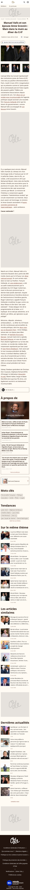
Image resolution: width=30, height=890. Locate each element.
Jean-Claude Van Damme (8, 518)
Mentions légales (21, 851)
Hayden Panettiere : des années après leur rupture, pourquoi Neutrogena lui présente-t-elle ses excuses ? (19, 755)
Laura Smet (15, 512)
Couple (22, 498)
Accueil (2, 19)
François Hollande (21, 19)
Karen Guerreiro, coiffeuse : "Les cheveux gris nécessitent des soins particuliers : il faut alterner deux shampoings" (19, 791)
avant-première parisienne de (14, 204)
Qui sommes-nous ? (8, 851)
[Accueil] (13, 2)
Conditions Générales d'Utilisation (14, 848)
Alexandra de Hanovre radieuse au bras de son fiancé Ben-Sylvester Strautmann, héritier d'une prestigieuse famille (18, 658)
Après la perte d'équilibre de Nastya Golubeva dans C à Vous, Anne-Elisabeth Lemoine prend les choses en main (19, 548)
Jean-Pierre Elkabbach (10, 349)
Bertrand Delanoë (7, 339)
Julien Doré (4, 510)
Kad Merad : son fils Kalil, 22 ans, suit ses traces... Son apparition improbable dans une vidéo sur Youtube (19, 730)
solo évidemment (16, 283)
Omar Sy (14, 515)
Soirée (11, 498)
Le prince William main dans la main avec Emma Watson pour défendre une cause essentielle (19, 535)
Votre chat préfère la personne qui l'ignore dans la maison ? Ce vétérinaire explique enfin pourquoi (19, 742)
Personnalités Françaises (8, 495)
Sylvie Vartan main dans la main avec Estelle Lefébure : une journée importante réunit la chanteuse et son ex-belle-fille (19, 585)
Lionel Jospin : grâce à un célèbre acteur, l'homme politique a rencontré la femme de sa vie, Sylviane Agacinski (18, 670)
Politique (19, 495)
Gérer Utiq (19, 871)
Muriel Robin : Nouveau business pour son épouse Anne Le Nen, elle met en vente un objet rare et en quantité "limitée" (18, 597)
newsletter (28, 2)
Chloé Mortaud (5, 515)
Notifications (10, 871)
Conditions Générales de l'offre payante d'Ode (15, 865)
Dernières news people (10, 19)
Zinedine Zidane (5, 512)
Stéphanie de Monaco (16, 510)
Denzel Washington (22, 518)
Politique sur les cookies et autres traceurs (14, 855)
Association (4, 498)
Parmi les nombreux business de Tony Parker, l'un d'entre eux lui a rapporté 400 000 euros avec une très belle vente (19, 768)
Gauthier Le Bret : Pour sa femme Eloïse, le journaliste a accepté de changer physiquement (19, 645)
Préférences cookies (15, 875)
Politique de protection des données (14, 860)
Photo (16, 498)
